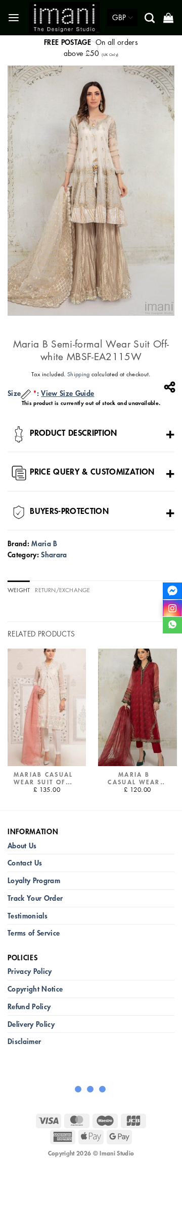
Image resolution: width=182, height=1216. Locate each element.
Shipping (78, 374)
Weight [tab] (19, 590)
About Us (22, 845)
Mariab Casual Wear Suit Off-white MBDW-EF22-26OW (43, 778)
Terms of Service (34, 933)
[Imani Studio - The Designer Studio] (64, 17)
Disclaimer (24, 1041)
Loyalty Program (34, 880)
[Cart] (169, 18)
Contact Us (25, 862)
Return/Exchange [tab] (62, 590)
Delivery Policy (31, 1024)
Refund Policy (29, 1006)
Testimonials (28, 915)
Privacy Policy (30, 971)
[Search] (150, 18)
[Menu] (14, 18)
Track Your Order (35, 898)
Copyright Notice (35, 988)
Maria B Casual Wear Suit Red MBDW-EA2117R (134, 778)
